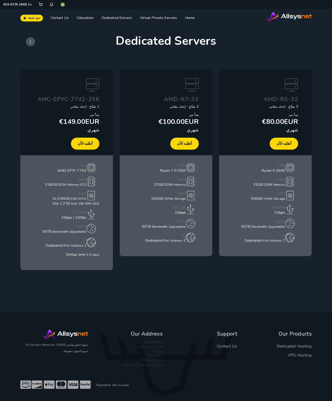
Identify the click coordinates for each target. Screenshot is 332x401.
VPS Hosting (300, 355)
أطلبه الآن (283, 143)
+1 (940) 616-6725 (17, 4)
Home (190, 17)
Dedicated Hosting (294, 346)
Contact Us (60, 17)
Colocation (85, 17)
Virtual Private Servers (158, 17)
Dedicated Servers (117, 17)
